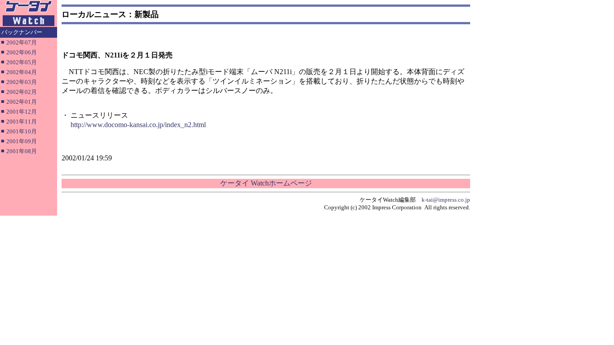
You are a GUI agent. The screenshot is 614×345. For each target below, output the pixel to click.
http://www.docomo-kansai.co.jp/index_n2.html (138, 124)
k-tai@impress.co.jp (446, 199)
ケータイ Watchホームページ (266, 183)
